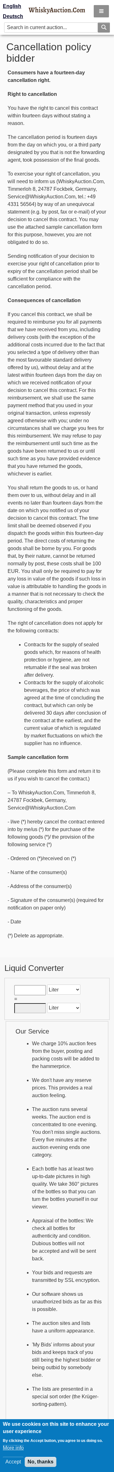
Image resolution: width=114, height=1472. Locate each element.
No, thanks (41, 1461)
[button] (101, 11)
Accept (13, 1461)
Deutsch (13, 16)
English (12, 6)
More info (13, 1447)
